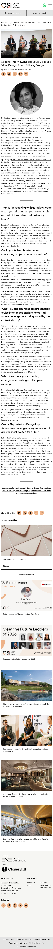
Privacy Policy (8, 939)
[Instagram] (15, 905)
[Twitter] (9, 74)
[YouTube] (26, 905)
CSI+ (29, 885)
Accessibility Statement (17, 943)
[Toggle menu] (50, 5)
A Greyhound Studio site (26, 947)
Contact (43, 883)
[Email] (26, 74)
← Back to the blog (9, 520)
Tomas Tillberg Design (10, 148)
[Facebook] (15, 74)
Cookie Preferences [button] (42, 939)
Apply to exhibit (39, 13)
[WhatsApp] (20, 74)
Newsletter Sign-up (13, 13)
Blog (9, 22)
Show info (31, 883)
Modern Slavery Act (36, 943)
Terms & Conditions (24, 939)
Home (3, 22)
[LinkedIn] (3, 74)
